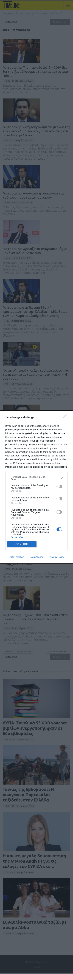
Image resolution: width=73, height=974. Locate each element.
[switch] (59, 486)
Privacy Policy (56, 556)
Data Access (36, 556)
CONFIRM (22, 544)
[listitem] (36, 478)
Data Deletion (16, 556)
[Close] (66, 417)
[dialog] (36, 487)
